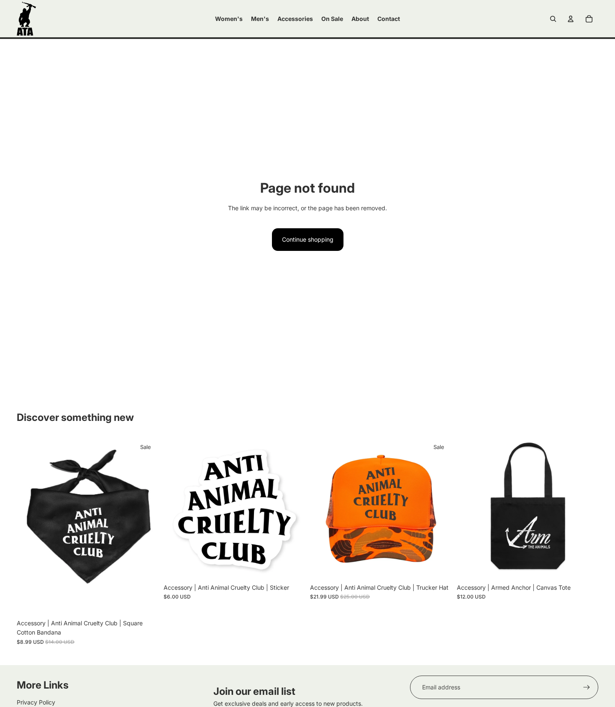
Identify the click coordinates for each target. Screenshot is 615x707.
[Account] (570, 19)
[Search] (553, 19)
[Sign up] (586, 687)
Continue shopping (307, 239)
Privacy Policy (36, 702)
